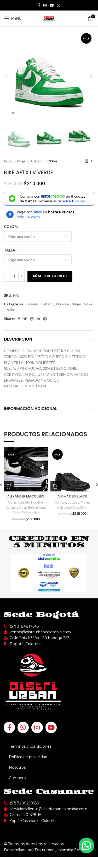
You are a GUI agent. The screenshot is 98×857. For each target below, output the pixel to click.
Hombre (62, 304)
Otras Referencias (32, 508)
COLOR (10, 226)
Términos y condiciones (30, 746)
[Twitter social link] (25, 318)
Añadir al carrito (50, 276)
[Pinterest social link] (31, 318)
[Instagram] (37, 727)
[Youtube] (51, 727)
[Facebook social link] (39, 5)
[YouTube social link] (51, 5)
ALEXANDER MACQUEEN (25, 496)
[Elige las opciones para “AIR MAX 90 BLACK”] (55, 486)
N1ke (53, 161)
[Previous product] (81, 161)
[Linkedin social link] (38, 318)
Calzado (37, 161)
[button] (86, 845)
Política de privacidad (28, 757)
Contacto (17, 778)
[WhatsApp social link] (58, 5)
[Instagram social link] (45, 5)
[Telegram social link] (45, 318)
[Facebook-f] (9, 727)
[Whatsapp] (23, 727)
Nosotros (17, 767)
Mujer (22, 161)
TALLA (9, 250)
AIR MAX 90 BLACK (72, 496)
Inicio (8, 161)
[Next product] (91, 161)
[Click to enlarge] (13, 113)
